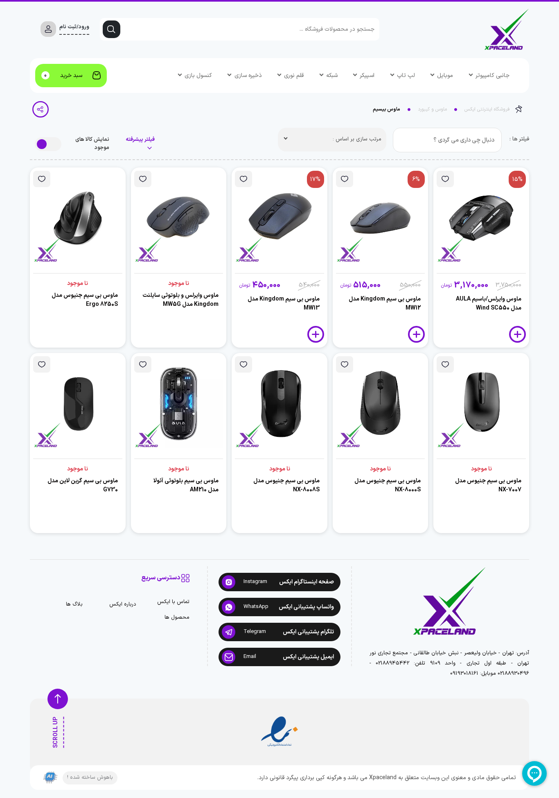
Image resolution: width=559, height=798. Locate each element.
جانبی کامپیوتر (492, 75)
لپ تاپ (406, 75)
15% (517, 179)
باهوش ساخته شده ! (90, 777)
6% (416, 179)
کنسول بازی (198, 75)
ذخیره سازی (248, 75)
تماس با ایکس (173, 602)
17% (315, 179)
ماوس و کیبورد (432, 109)
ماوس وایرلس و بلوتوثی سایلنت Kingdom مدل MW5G (180, 300)
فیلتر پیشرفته (140, 140)
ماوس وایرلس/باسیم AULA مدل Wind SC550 (488, 303)
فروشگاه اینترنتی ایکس (487, 109)
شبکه (332, 75)
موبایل (445, 75)
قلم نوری (294, 75)
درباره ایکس (122, 604)
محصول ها (177, 618)
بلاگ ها (74, 604)
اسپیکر (367, 75)
